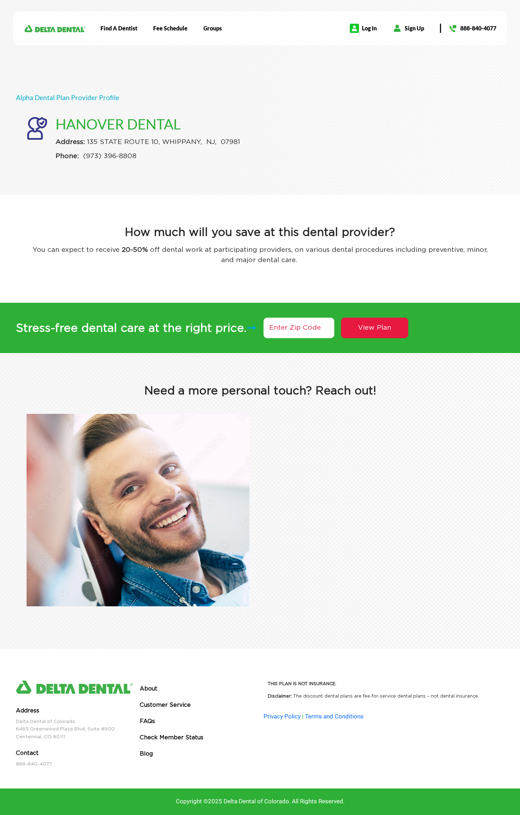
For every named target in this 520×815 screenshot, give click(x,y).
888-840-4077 (478, 28)
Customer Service (165, 704)
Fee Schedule (170, 28)
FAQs (147, 721)
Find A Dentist (118, 28)
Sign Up (414, 28)
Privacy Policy (282, 716)
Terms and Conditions (334, 716)
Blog (146, 753)
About (148, 688)
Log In (369, 28)
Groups (212, 28)
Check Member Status (171, 737)
